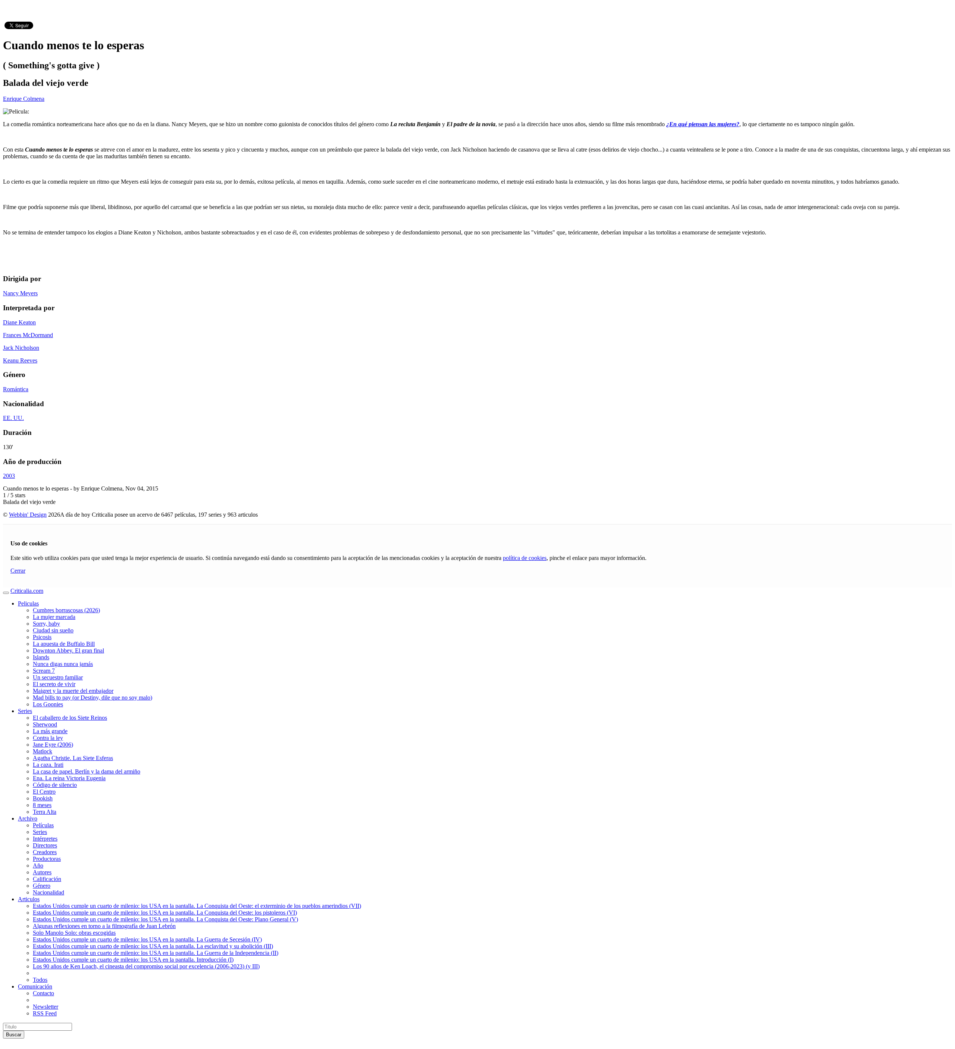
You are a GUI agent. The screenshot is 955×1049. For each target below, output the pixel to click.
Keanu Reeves (20, 360)
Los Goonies (48, 704)
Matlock (42, 751)
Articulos (29, 899)
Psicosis (42, 637)
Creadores (45, 852)
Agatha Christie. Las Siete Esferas (73, 758)
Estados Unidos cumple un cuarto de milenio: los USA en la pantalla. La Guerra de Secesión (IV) (147, 939)
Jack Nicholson (21, 348)
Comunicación (35, 986)
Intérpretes (45, 838)
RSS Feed (45, 1013)
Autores (42, 872)
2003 (9, 476)
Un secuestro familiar (58, 677)
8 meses (42, 805)
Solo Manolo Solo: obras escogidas (74, 933)
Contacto (43, 993)
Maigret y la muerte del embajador (73, 691)
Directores (45, 845)
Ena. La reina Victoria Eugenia (69, 778)
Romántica (15, 389)
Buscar (13, 1034)
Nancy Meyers (20, 293)
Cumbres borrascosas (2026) (66, 610)
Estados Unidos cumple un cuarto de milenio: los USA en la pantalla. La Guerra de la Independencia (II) (155, 953)
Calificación (47, 879)
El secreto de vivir (54, 684)
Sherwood (45, 724)
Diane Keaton (19, 322)
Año (38, 865)
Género (41, 886)
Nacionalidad (48, 892)
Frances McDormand (28, 335)
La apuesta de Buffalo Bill (64, 644)
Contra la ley (48, 738)
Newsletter (45, 1006)
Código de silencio (55, 785)
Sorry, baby (46, 623)
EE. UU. (13, 418)
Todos (40, 980)
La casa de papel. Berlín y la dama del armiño (86, 771)
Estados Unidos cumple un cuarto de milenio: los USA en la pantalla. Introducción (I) (133, 959)
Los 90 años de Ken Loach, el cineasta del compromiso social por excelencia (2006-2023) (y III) (146, 966)
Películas (43, 825)
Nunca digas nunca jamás (63, 664)
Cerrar (17, 570)
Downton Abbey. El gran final (68, 650)
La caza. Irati (48, 765)
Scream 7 (44, 670)
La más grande (50, 731)
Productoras (47, 859)
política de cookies (525, 558)
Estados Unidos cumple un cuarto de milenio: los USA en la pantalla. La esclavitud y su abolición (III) (153, 946)
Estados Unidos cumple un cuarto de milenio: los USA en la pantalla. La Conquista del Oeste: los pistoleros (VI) (165, 912)
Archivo (27, 818)
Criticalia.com (26, 591)
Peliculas (28, 603)
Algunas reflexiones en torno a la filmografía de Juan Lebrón (104, 926)
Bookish (43, 798)
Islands (41, 657)
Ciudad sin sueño (53, 630)
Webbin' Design (28, 514)
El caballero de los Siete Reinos (70, 718)
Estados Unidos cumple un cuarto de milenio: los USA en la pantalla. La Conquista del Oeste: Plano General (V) (165, 919)
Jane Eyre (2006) (53, 744)
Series (25, 711)
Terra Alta (44, 812)
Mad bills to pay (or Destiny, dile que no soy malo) (92, 697)
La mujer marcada (54, 617)
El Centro (44, 791)
